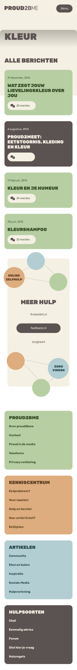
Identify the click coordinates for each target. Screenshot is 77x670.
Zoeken (44, 26)
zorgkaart (38, 342)
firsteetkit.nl (38, 314)
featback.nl (38, 328)
